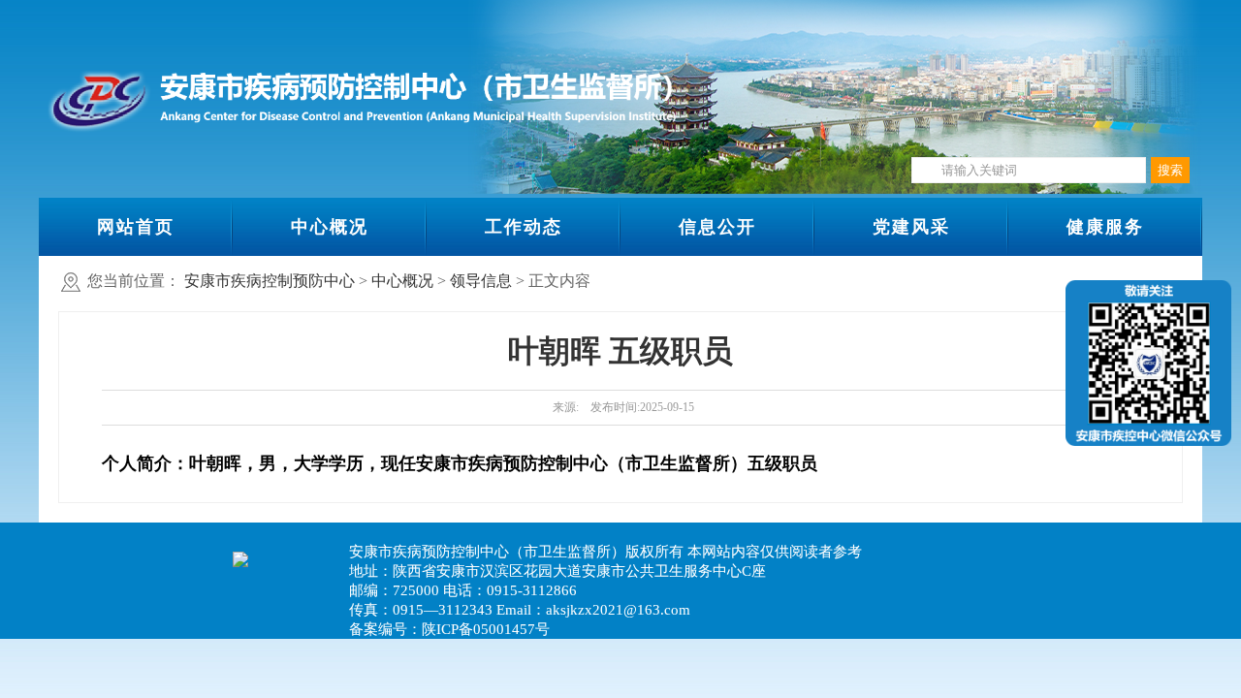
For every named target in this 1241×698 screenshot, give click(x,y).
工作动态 (523, 227)
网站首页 (136, 227)
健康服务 (1105, 227)
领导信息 (481, 280)
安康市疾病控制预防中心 (269, 280)
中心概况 (329, 227)
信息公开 (717, 227)
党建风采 (911, 227)
